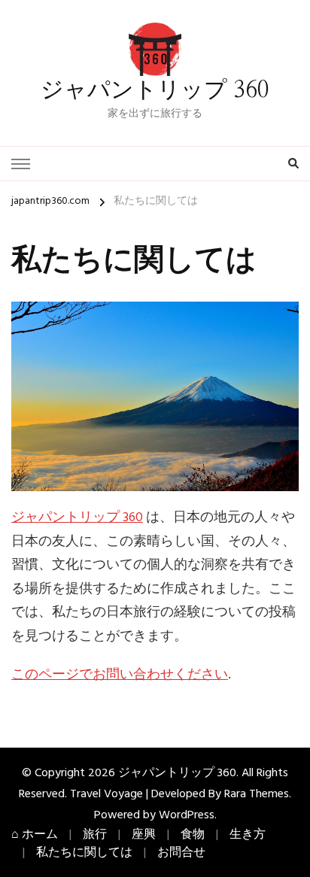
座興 (144, 835)
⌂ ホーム (34, 835)
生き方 (247, 835)
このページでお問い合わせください (119, 675)
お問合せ (181, 853)
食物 (193, 835)
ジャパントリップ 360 (155, 90)
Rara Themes (256, 794)
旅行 (95, 835)
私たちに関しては (84, 853)
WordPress (186, 815)
